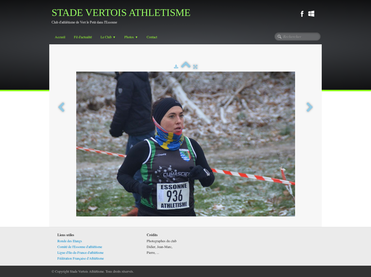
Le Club (108, 36)
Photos (131, 36)
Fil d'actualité (83, 36)
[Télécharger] (176, 66)
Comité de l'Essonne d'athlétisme (79, 246)
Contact (152, 36)
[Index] (186, 66)
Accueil (60, 36)
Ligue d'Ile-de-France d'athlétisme (80, 252)
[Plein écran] (195, 66)
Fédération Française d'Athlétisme (80, 258)
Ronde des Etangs (69, 240)
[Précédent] (61, 107)
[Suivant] (310, 107)
